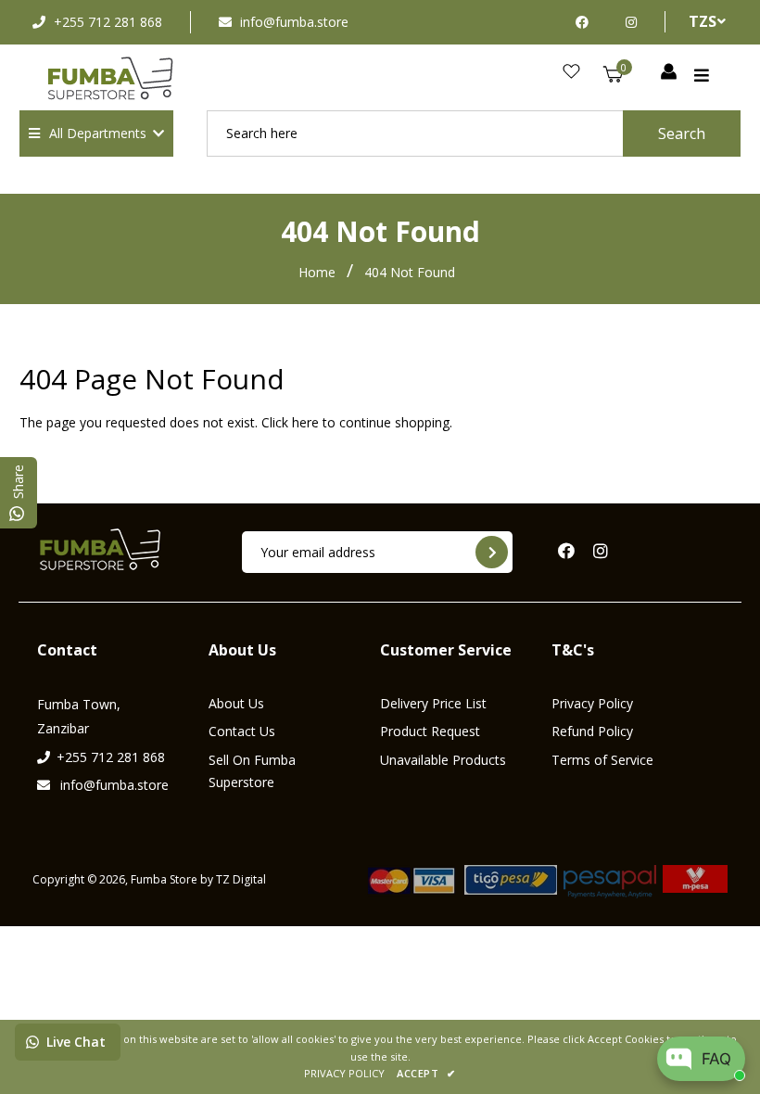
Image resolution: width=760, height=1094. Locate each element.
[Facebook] (587, 22)
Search (681, 133)
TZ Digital (241, 879)
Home (317, 272)
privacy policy (344, 1073)
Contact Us (242, 731)
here (305, 422)
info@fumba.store (294, 22)
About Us (236, 703)
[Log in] (668, 72)
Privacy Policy (592, 703)
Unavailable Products (443, 760)
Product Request (430, 731)
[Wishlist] (571, 72)
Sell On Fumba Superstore (252, 771)
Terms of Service (602, 760)
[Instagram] (631, 22)
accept (426, 1073)
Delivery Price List (433, 703)
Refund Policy (592, 731)
